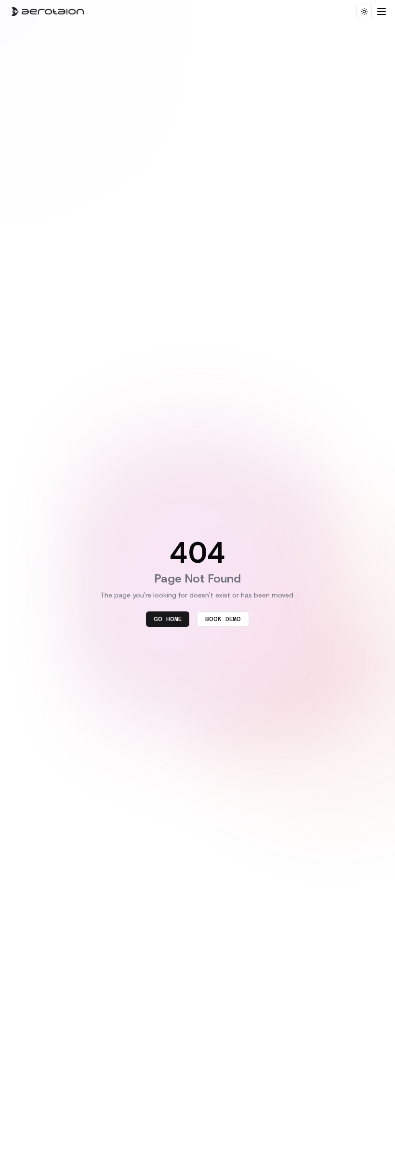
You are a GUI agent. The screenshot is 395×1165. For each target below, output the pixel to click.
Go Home (168, 619)
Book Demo (223, 619)
